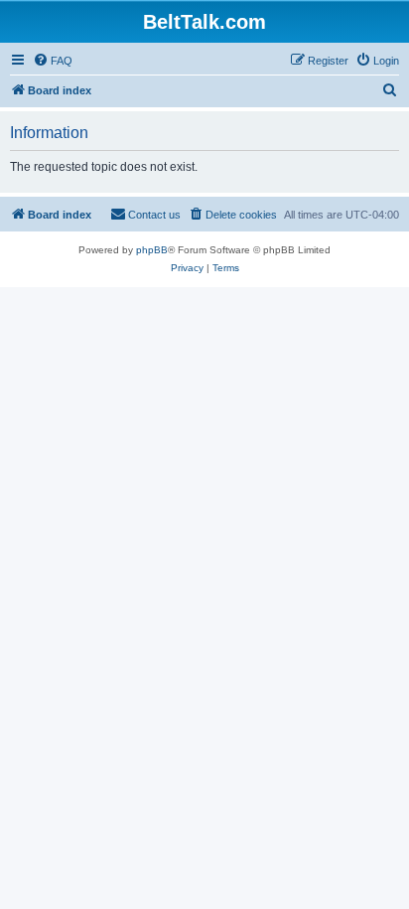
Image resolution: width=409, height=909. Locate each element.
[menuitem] (52, 61)
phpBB (152, 249)
